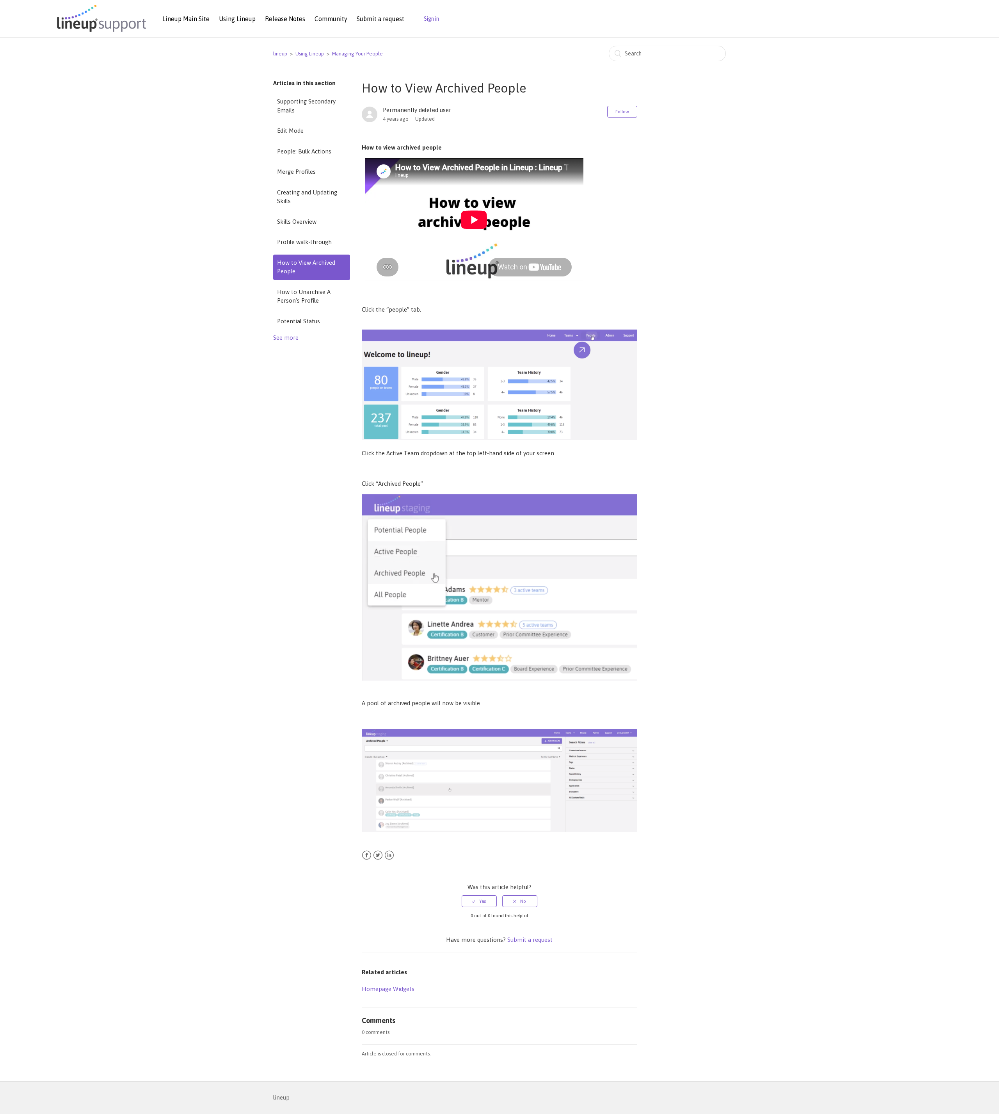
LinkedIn (389, 855)
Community (331, 18)
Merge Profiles (296, 171)
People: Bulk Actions (304, 151)
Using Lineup (237, 18)
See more (286, 337)
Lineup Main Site (186, 18)
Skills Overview (296, 221)
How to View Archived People (306, 267)
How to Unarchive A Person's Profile (304, 296)
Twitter (378, 855)
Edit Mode (290, 130)
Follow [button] (622, 111)
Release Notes (285, 18)
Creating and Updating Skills (307, 197)
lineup (280, 54)
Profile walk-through (304, 242)
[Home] (100, 32)
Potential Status (298, 321)
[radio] (479, 901)
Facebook (367, 855)
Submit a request (380, 18)
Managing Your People (357, 54)
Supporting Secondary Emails (306, 106)
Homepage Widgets (388, 989)
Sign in (431, 19)
